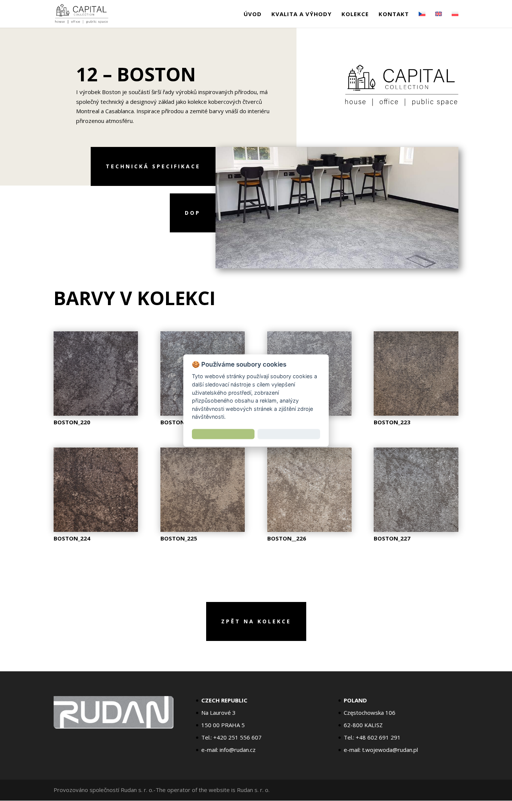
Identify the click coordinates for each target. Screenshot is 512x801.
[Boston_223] (416, 413)
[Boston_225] (202, 529)
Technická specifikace (153, 166)
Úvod (253, 14)
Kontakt (394, 14)
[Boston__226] (309, 529)
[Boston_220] (96, 413)
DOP (193, 212)
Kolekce (355, 14)
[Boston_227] (416, 529)
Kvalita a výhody (301, 14)
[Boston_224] (96, 529)
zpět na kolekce (256, 621)
